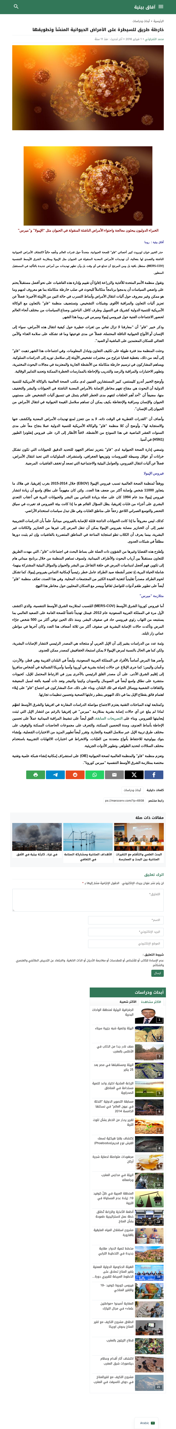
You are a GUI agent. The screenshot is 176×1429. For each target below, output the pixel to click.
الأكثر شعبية (128, 1001)
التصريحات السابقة (109, 718)
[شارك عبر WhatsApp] (94, 774)
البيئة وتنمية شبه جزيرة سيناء (114, 1028)
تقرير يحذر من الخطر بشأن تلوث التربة (113, 1122)
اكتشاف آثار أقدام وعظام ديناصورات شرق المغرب (117, 1361)
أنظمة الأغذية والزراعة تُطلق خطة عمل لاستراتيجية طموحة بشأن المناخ (115, 1216)
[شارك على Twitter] (134, 774)
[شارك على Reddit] (75, 774)
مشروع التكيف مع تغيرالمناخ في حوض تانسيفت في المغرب (114, 1379)
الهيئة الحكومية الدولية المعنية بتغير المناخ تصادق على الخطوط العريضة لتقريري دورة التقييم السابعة (113, 1274)
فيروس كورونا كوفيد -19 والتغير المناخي (117, 1287)
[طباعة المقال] (35, 774)
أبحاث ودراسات (141, 21)
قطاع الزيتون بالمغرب (120, 1340)
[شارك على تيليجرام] (55, 774)
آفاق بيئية (144, 7)
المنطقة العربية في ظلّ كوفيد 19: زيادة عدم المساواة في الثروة (113, 1198)
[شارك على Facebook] (154, 774)
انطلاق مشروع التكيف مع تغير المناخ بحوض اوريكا (114, 1324)
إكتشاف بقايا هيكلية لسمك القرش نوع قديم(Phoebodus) (114, 1141)
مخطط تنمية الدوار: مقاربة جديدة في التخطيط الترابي (116, 1251)
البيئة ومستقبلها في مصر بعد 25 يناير (114, 1067)
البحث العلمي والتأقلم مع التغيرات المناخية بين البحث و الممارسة (139, 857)
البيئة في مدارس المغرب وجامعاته (117, 1177)
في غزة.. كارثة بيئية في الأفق (37, 854)
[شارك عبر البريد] (114, 774)
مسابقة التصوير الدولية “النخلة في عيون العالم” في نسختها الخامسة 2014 (114, 1106)
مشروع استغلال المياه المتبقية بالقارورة (114, 1232)
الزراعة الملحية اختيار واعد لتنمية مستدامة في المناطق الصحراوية (113, 1088)
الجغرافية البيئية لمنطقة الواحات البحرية (113, 1012)
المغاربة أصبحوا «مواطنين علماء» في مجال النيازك (117, 1306)
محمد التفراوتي (154, 39)
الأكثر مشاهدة (151, 1002)
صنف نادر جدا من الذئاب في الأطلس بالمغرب (115, 1049)
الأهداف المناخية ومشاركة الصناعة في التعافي (88, 857)
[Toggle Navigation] (162, 7)
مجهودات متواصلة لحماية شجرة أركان (113, 1159)
